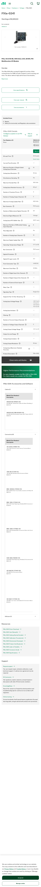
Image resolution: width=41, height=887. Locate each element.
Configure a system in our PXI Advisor (12, 135)
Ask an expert (30, 135)
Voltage (22, 8)
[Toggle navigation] (10, 3)
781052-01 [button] (4, 26)
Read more (5, 79)
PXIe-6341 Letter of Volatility (11, 647)
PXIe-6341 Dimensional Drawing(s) (13, 641)
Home (3, 8)
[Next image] (36, 37)
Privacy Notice (9, 869)
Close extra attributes (18, 360)
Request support (8, 666)
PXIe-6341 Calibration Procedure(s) (13, 638)
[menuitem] (32, 4)
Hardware (15, 8)
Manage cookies (20, 883)
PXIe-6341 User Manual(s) (10, 632)
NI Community (7, 677)
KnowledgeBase (7, 686)
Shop (8, 8)
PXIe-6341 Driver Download (11, 629)
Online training (7, 697)
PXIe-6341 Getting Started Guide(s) (13, 635)
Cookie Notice (21, 869)
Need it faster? (37, 159)
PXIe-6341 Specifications (10, 653)
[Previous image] (5, 37)
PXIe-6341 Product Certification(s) (13, 644)
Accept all (20, 878)
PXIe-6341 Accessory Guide (11, 650)
